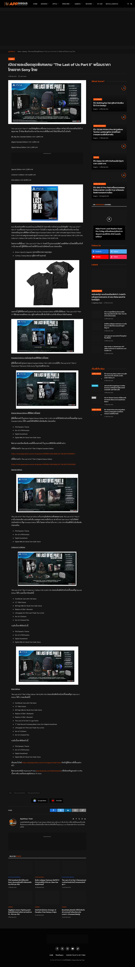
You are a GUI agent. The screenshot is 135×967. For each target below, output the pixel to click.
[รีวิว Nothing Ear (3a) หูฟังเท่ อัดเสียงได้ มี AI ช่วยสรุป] (109, 98)
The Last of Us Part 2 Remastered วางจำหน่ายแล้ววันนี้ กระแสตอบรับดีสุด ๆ (74, 882)
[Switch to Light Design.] (128, 4)
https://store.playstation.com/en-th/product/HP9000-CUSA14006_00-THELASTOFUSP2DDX (43, 464)
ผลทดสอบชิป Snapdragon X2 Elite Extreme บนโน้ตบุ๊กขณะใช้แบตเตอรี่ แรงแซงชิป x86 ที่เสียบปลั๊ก (114, 388)
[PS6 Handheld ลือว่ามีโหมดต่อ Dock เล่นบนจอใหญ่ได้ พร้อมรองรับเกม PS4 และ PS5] (20, 868)
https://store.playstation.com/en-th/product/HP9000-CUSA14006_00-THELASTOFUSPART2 (43, 454)
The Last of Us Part (19, 793)
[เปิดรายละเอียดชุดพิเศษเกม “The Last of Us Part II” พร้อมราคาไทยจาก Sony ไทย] (47, 102)
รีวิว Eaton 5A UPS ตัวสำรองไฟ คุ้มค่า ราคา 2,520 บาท (108, 162)
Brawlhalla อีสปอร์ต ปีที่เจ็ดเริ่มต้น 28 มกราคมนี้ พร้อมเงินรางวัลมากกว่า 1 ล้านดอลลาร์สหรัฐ (73, 912)
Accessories (97, 99)
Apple (55, 4)
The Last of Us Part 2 (34, 793)
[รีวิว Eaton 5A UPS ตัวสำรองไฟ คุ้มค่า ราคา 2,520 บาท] (109, 156)
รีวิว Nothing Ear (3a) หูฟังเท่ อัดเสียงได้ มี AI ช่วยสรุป (108, 104)
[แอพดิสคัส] (15, 4)
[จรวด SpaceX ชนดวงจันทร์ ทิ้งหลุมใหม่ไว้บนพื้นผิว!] (97, 338)
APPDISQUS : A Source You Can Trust (74, 960)
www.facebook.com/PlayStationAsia (48, 771)
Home (35, 4)
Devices (96, 157)
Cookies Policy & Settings (76, 955)
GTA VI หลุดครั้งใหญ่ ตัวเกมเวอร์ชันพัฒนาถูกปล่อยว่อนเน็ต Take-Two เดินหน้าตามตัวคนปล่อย (115, 314)
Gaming (78, 4)
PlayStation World (14, 877)
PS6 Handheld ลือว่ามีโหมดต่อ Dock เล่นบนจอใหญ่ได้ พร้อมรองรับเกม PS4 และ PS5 (20, 882)
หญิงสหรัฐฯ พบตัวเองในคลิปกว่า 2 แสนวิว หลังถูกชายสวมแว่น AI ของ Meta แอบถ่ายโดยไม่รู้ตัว (109, 297)
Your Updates (39, 877)
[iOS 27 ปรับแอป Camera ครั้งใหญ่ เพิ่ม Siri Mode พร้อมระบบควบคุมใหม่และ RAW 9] (97, 400)
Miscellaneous (112, 4)
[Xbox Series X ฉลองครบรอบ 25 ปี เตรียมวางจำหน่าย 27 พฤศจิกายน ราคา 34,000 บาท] (97, 349)
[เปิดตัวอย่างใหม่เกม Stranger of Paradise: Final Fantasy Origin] (47, 897)
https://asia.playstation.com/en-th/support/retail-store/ (41, 762)
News (93, 397)
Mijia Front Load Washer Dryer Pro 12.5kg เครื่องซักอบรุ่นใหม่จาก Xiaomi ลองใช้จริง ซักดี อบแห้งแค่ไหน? (109, 232)
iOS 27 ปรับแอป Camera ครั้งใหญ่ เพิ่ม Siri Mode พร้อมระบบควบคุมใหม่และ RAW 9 (115, 400)
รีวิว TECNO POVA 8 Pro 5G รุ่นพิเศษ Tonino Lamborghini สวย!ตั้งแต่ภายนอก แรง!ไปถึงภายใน (108, 132)
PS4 (10, 793)
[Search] (131, 4)
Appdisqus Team (26, 819)
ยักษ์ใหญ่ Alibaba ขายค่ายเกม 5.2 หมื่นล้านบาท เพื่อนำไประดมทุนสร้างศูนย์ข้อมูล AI (115, 326)
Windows (66, 4)
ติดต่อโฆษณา (60, 955)
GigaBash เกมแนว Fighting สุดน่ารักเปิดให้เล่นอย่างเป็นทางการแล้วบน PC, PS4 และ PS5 (20, 912)
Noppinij (95, 109)
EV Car (99, 4)
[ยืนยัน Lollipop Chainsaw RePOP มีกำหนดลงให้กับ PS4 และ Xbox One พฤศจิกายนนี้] (47, 868)
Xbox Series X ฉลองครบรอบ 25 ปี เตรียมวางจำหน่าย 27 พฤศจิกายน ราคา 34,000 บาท (115, 349)
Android (44, 4)
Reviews (89, 4)
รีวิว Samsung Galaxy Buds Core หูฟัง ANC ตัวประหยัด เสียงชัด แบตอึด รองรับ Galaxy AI (115, 376)
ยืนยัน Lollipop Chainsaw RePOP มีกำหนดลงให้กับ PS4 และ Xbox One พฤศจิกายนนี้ (47, 882)
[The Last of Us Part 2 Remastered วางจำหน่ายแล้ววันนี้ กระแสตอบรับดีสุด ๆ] (74, 868)
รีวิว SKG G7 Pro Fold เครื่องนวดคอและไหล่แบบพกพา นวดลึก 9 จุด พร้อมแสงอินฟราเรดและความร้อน (109, 190)
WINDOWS (94, 385)
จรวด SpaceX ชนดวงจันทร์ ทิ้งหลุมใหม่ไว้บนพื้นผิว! (115, 337)
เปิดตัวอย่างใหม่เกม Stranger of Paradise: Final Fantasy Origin (46, 911)
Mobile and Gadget (99, 126)
